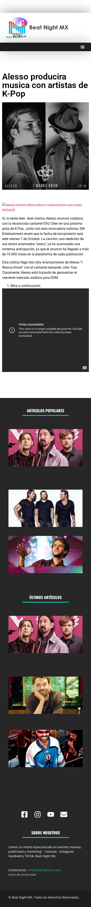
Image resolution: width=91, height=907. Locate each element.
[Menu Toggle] (82, 47)
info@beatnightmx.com (44, 870)
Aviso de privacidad (22, 874)
